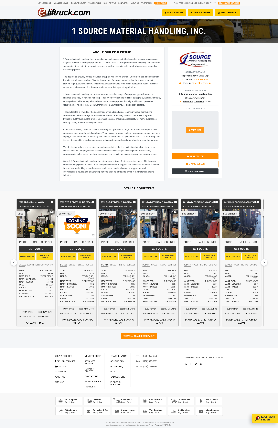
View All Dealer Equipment (139, 336)
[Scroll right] (264, 262)
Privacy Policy (154, 425)
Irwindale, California (77, 319)
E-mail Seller (197, 164)
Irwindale (188, 102)
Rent (73, 402)
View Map (196, 130)
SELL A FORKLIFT (201, 13)
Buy (66, 402)
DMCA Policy (166, 425)
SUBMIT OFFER (27, 312)
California (199, 102)
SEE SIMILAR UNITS (45, 312)
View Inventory (196, 171)
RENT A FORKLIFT (229, 13)
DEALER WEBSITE (45, 316)
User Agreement (142, 425)
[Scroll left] (14, 262)
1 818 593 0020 (201, 79)
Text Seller (197, 156)
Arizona (49, 296)
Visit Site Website (201, 83)
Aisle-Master (46, 270)
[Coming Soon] (186, 364)
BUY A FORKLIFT (175, 13)
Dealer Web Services (229, 3)
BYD (92, 273)
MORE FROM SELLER (27, 316)
